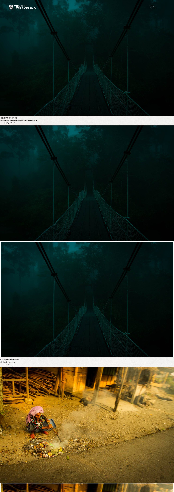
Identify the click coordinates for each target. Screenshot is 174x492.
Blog (7, 364)
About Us (9, 123)
